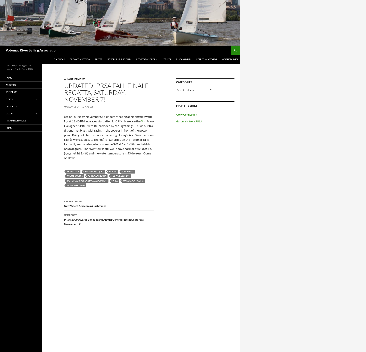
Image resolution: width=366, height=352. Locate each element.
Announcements (74, 79)
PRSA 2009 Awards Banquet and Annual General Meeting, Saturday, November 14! (104, 220)
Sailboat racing (97, 176)
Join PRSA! (11, 92)
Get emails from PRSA (189, 121)
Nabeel (89, 106)
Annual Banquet (94, 171)
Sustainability (183, 59)
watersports (75, 176)
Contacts (11, 106)
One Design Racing (133, 180)
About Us (11, 85)
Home (9, 77)
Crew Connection (80, 59)
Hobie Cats (73, 171)
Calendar (59, 59)
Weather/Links (230, 59)
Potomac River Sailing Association (31, 50)
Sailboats (128, 171)
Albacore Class (76, 185)
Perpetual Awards (206, 59)
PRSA (115, 180)
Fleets (98, 59)
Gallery (10, 113)
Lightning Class (120, 176)
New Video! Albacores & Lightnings (85, 203)
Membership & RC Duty (119, 59)
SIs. (143, 121)
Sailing (113, 171)
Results (166, 59)
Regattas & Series (145, 59)
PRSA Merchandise (16, 120)
